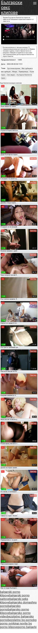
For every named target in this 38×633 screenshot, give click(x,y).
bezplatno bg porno (20, 620)
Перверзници (23, 71)
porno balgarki (27, 627)
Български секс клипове (11, 7)
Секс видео (11, 75)
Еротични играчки (13, 68)
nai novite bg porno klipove (16, 625)
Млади (14, 71)
